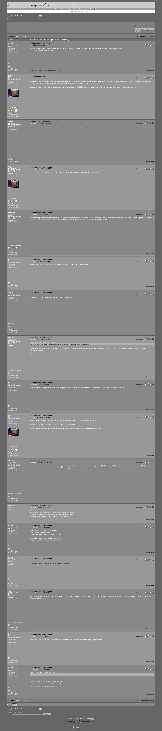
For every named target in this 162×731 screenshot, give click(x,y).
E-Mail (10, 510)
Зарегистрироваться (74, 4)
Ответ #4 (34, 214)
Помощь (87, 8)
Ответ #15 (34, 636)
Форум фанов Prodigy (13, 15)
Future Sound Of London (18, 19)
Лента (66, 8)
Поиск (71, 8)
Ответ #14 (34, 593)
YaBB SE (91, 720)
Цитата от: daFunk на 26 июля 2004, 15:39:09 (43, 672)
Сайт (62, 8)
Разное (23, 15)
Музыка (29, 15)
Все (25, 36)
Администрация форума (86, 718)
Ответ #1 (34, 78)
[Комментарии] (12, 51)
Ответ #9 (34, 417)
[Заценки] (11, 49)
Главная (57, 8)
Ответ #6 (34, 294)
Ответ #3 (34, 169)
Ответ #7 (34, 339)
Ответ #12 (34, 527)
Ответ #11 (34, 507)
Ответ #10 (34, 462)
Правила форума (73, 718)
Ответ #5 (34, 261)
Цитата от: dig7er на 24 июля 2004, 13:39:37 (43, 342)
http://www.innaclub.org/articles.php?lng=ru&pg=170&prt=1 (49, 563)
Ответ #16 (34, 669)
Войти (61, 4)
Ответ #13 (34, 560)
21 (22, 36)
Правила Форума (79, 8)
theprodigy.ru (83, 722)
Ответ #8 (34, 384)
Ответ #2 (34, 123)
